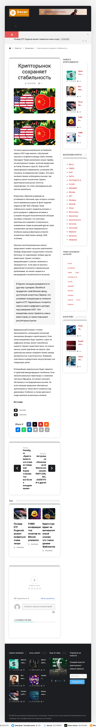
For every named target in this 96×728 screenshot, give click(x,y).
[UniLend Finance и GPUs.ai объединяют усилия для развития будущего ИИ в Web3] (71, 361)
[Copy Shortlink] (47, 429)
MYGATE (70, 291)
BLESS (70, 263)
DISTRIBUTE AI (72, 277)
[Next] (86, 41)
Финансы (73, 236)
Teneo (71, 208)
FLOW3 (72, 184)
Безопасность (75, 220)
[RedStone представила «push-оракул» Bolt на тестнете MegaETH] (71, 345)
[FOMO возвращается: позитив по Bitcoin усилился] (71, 121)
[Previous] (83, 41)
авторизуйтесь (49, 598)
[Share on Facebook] (29, 424)
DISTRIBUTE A (75, 180)
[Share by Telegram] (29, 429)
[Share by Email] (35, 429)
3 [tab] (58, 681)
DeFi (71, 172)
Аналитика (23, 415)
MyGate (72, 192)
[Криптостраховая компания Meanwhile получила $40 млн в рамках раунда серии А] (71, 75)
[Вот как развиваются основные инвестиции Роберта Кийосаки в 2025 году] (71, 90)
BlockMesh (71, 268)
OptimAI (72, 204)
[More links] (15, 26)
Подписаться (77, 682)
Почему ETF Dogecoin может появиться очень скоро (37, 39)
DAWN (71, 168)
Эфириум (73, 240)
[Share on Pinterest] (40, 424)
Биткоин (72, 224)
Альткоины (74, 212)
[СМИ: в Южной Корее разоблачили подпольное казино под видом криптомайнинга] (71, 137)
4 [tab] (60, 681)
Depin (77, 272)
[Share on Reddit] (46, 424)
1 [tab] (55, 681)
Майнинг (72, 232)
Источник (18, 402)
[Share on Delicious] (18, 429)
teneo (78, 300)
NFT (70, 196)
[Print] (41, 429)
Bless (71, 164)
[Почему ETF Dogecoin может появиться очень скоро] (71, 106)
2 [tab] (57, 681)
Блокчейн (73, 228)
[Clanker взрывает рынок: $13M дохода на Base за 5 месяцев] (34, 679)
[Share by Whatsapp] (23, 429)
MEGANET (73, 188)
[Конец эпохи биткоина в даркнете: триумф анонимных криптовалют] (34, 695)
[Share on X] (34, 424)
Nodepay (72, 200)
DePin (71, 176)
